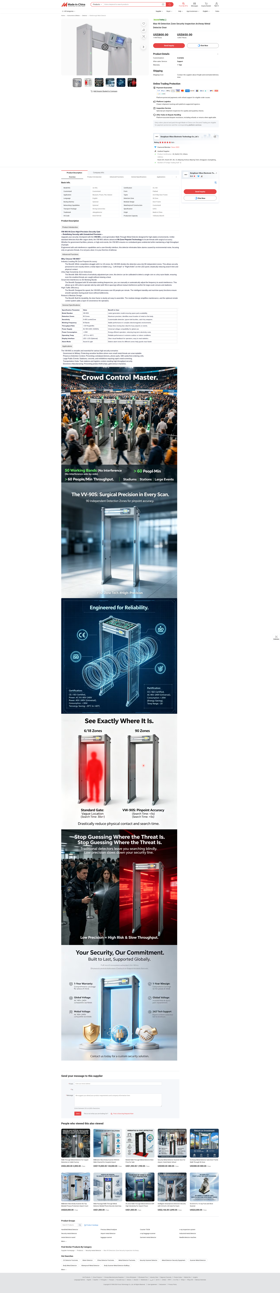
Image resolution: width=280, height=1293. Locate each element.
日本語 (164, 1280)
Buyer (169, 11)
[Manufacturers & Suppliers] (73, 4)
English (89, 1280)
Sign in (216, 6)
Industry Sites (154, 1277)
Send (78, 1113)
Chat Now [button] (204, 45)
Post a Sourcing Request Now (122, 1113)
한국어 (158, 1280)
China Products (97, 1277)
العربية (151, 1280)
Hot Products (86, 1277)
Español (95, 1280)
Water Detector (87, 1260)
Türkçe (183, 1280)
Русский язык (120, 1280)
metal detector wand (68, 1237)
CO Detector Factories (70, 1260)
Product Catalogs (92, 1225)
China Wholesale (131, 1277)
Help (179, 11)
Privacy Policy (172, 1284)
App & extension (192, 11)
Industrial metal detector (187, 1233)
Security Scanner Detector (148, 1260)
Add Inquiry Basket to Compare (105, 91)
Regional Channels (165, 1277)
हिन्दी (169, 1280)
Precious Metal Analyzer (109, 1229)
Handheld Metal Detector (69, 1229)
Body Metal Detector (70, 1265)
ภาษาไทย (175, 1280)
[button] (172, 177)
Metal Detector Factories (127, 1260)
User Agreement (152, 1284)
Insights (195, 1277)
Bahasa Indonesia (200, 1280)
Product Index (178, 1277)
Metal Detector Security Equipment (173, 1260)
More (63, 1269)
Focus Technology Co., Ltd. (126, 1284)
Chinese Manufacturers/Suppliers (114, 1277)
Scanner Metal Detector (198, 1260)
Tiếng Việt (190, 1280)
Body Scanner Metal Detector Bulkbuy (117, 1265)
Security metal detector (69, 1233)
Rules (217, 11)
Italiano (129, 1280)
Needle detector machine (187, 1237)
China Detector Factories (105, 1260)
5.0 (191, 176)
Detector (84, 15)
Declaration (162, 1284)
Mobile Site (187, 1277)
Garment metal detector (148, 1237)
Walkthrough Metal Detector (97, 15)
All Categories (69, 11)
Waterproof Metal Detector (90, 1265)
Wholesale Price (143, 1277)
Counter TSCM (145, 1229)
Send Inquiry (169, 45)
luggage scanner (106, 1237)
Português (104, 1280)
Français (111, 1280)
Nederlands (144, 1280)
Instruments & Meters (73, 15)
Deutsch (136, 1280)
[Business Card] (216, 182)
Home (63, 15)
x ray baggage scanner (147, 1233)
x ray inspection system (187, 1229)
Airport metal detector (108, 1233)
